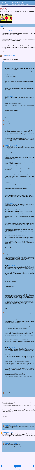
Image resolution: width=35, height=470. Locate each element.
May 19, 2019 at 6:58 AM (11, 203)
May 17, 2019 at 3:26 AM (11, 64)
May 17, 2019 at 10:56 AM (12, 127)
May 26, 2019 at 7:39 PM (13, 443)
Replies (4, 63)
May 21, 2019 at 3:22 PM (13, 425)
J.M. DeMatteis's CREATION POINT (11, 3)
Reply (3, 61)
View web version (17, 467)
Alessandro (4, 432)
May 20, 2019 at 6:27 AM (11, 265)
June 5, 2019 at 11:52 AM (13, 392)
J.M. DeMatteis (4, 55)
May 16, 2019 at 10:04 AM (11, 55)
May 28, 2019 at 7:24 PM (11, 316)
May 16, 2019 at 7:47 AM (9, 30)
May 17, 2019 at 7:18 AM (11, 96)
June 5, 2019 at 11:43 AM (11, 347)
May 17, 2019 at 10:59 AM (13, 145)
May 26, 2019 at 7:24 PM (9, 432)
